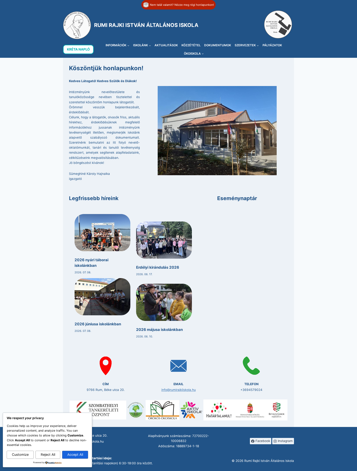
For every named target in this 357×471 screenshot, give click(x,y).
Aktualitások (166, 45)
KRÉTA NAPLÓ (78, 49)
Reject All (48, 455)
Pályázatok (272, 45)
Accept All (75, 455)
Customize (20, 455)
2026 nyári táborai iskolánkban (91, 263)
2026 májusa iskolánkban (159, 329)
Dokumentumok (217, 45)
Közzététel (191, 45)
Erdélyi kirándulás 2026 (157, 267)
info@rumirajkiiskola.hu (178, 390)
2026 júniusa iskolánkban (98, 324)
